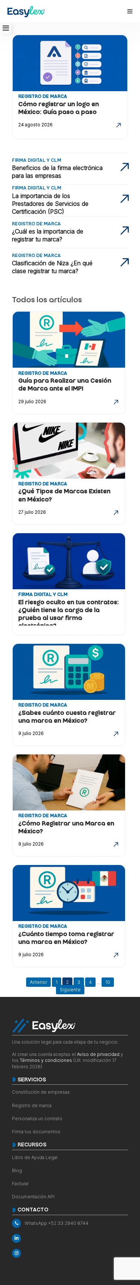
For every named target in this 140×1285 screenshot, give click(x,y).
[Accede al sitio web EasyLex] (26, 12)
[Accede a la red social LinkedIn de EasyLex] (70, 1238)
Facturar (20, 1183)
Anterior (38, 982)
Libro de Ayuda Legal (34, 1157)
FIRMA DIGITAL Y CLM (43, 595)
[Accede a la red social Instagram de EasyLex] (70, 1253)
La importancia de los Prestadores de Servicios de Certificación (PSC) (50, 203)
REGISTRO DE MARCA (42, 97)
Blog (17, 1170)
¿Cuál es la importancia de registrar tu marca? (47, 235)
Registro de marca (32, 1105)
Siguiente (70, 989)
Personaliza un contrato (37, 1118)
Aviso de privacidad (98, 1054)
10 (107, 982)
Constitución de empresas (41, 1092)
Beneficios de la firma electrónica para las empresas (57, 171)
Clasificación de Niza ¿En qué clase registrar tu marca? (52, 267)
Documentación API (33, 1196)
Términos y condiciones (46, 1060)
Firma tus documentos (36, 1131)
